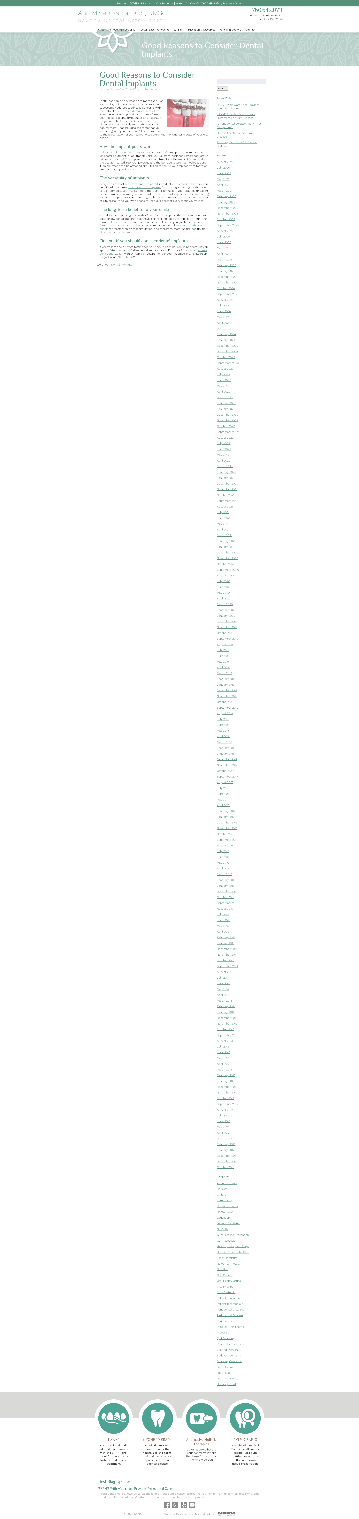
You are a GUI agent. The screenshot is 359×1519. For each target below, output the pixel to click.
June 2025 (224, 242)
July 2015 (223, 914)
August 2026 (225, 162)
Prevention (224, 1332)
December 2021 (227, 483)
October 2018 (225, 702)
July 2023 (223, 374)
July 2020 (223, 581)
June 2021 (223, 518)
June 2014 (223, 983)
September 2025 (228, 225)
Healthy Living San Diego (233, 1246)
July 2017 (223, 788)
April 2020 (223, 598)
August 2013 (225, 1040)
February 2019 (226, 679)
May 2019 (223, 661)
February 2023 (226, 403)
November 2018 (227, 696)
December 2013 (227, 1017)
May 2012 (223, 1127)
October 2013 (225, 1029)
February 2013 (226, 1075)
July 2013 (223, 1046)
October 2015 (225, 897)
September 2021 (227, 500)
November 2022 (227, 420)
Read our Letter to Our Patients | (146, 3)
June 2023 (224, 380)
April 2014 (223, 995)
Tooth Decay (225, 1367)
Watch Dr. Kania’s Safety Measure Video (209, 3)
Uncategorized (226, 1384)
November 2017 (227, 765)
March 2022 (225, 466)
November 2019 (227, 627)
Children (222, 1194)
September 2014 (227, 966)
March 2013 (224, 1069)
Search (222, 88)
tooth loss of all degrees (144, 187)
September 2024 (228, 294)
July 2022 (223, 443)
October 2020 (226, 564)
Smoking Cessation (229, 1361)
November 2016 (227, 828)
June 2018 (223, 725)
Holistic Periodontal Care (233, 1252)
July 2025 (223, 236)
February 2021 (226, 541)
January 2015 (225, 943)
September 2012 (227, 1104)
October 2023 (226, 357)
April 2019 (223, 667)
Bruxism (222, 1189)
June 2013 (223, 1052)
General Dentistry (228, 1223)
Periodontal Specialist (122, 29)
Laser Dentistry (227, 1258)
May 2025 (223, 248)
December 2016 (227, 822)
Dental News (225, 1212)
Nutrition (222, 1269)
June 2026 (224, 173)
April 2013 (223, 1063)
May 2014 (223, 989)
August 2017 (225, 782)
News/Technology (228, 1263)
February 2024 (226, 334)
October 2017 (225, 770)
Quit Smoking (225, 1338)
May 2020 (223, 592)
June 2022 (224, 449)
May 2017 (223, 799)
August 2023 (225, 368)
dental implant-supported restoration (126, 152)
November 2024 (227, 282)
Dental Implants (121, 264)
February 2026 (226, 196)
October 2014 (225, 960)
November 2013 (227, 1023)
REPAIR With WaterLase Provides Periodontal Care (135, 1488)
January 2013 (225, 1081)
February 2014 (226, 1006)
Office (100, 29)
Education (223, 1217)
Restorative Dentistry (230, 1344)
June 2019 (223, 656)
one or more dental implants (134, 111)
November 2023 (227, 351)
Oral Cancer (225, 1275)
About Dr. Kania (227, 1183)
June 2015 (223, 920)
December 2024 (227, 276)
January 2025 (226, 271)
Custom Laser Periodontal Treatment (161, 29)
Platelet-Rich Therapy (231, 1326)
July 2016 (223, 851)
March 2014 (224, 1000)
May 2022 (223, 454)
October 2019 (225, 633)
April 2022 (223, 460)
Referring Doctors (230, 29)
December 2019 (227, 621)
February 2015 (226, 937)
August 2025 (225, 230)
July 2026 (223, 167)
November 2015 (227, 891)
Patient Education (228, 1298)
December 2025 (227, 207)
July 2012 (223, 1115)
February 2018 (226, 747)
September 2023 (228, 363)
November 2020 (227, 558)
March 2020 (225, 604)
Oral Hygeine (225, 1286)
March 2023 (225, 397)
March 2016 (224, 874)
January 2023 (226, 409)
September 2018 (227, 707)
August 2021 (225, 506)
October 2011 (225, 1167)
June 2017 (223, 793)
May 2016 (223, 862)
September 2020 (228, 569)
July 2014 (223, 977)
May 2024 (223, 317)
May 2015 (223, 926)
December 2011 (227, 1155)
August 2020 (225, 575)
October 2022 (226, 426)
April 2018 (223, 736)
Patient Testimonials (230, 1303)
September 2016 (227, 839)
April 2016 (223, 868)
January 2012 (225, 1150)
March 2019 (224, 673)
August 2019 (225, 644)
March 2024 (225, 328)
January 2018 (225, 753)
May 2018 (223, 730)
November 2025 (227, 213)
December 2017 (227, 759)
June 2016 (223, 857)
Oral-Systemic (226, 1292)
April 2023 (223, 391)
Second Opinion (227, 1349)
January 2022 (226, 477)
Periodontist (225, 1321)
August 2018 (225, 713)
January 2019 (225, 684)
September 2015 (227, 903)
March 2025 (225, 259)
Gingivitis (222, 1229)
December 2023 (227, 345)
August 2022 (225, 437)
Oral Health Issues (229, 1280)
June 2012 (223, 1121)
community (224, 1200)
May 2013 (223, 1058)
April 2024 (223, 322)
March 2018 (224, 742)
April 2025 (223, 253)
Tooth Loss (224, 1372)
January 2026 (226, 202)
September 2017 (227, 776)
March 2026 (225, 190)
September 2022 (228, 432)
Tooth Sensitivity (227, 1378)
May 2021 (223, 523)
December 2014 (227, 949)
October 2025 (226, 219)
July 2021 (223, 512)
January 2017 (225, 816)
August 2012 (225, 1109)
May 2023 (223, 386)
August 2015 (225, 908)
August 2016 (225, 845)
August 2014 (225, 972)
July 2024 (223, 305)
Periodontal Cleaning (230, 1309)
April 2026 (223, 184)
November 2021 (227, 489)
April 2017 (223, 805)
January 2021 (225, 546)
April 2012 (223, 1132)
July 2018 (223, 719)
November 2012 (227, 1092)
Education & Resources (201, 29)
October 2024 (226, 288)
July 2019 (223, 650)
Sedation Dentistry (229, 1355)
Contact (250, 29)
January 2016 (225, 885)
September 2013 (227, 1035)
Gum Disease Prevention (233, 1235)
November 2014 (227, 954)
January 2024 (226, 340)
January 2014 (225, 1012)
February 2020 (226, 610)
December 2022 (227, 414)
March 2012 (224, 1138)
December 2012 (227, 1086)
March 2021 (224, 535)
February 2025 (226, 265)
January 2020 (226, 615)
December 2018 (227, 690)
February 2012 (226, 1144)
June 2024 (224, 311)
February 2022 (226, 472)
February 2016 (226, 880)
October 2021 (225, 495)
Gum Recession (227, 1240)
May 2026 (223, 179)
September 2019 (227, 638)
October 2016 (225, 834)
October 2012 (225, 1098)
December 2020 (227, 552)
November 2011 (227, 1161)
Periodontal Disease (230, 1315)
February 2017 (226, 811)
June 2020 (224, 587)
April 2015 (223, 931)
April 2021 (223, 529)
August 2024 (225, 299)
